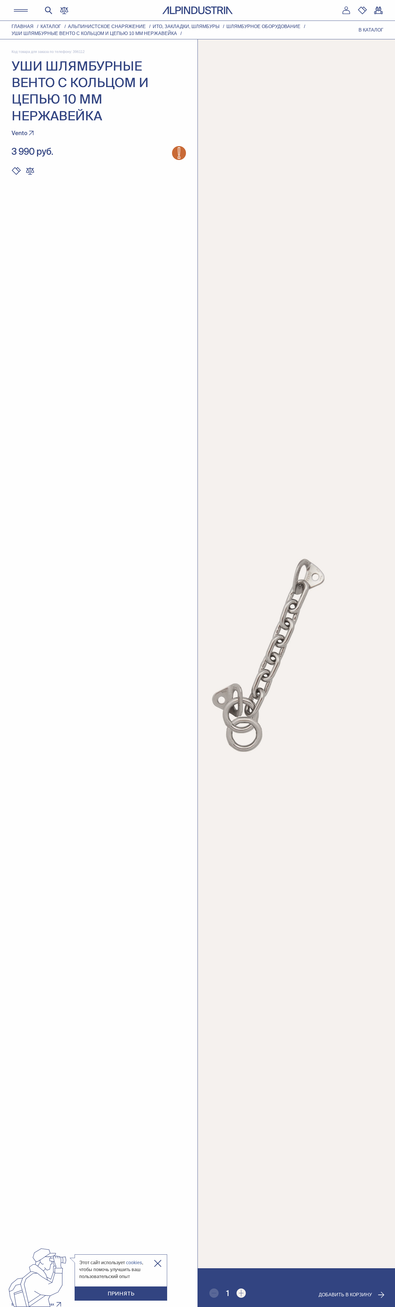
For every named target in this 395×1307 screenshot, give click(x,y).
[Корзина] (378, 10)
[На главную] (197, 10)
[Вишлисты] (362, 10)
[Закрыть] (157, 1263)
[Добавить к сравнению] (30, 171)
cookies (134, 1262)
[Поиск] (48, 10)
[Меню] (21, 10)
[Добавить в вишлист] (16, 171)
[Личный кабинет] (346, 10)
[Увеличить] (241, 1293)
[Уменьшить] (214, 1293)
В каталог (371, 29)
